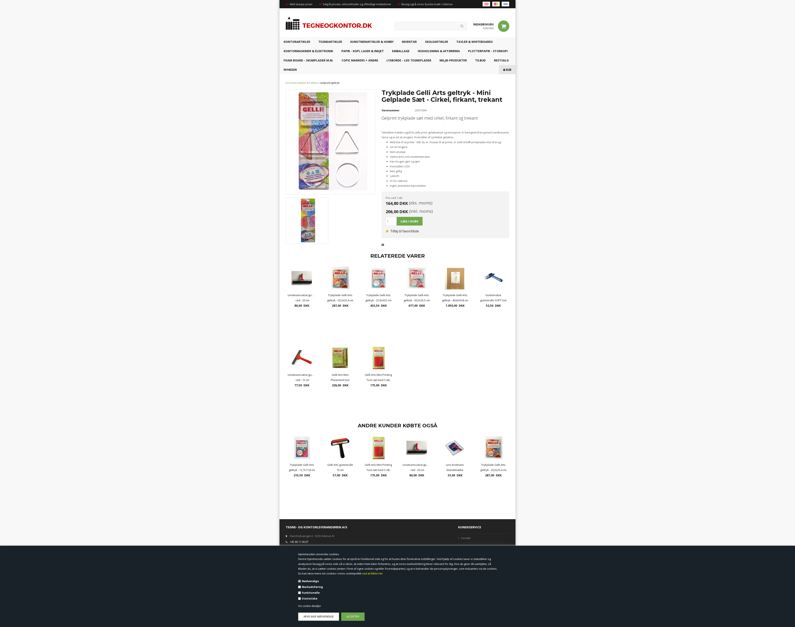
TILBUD (480, 60)
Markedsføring (312, 587)
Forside (466, 538)
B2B (508, 70)
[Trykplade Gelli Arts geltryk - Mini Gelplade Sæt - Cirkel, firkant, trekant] (330, 142)
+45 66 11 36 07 (299, 542)
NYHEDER (290, 70)
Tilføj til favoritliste (404, 231)
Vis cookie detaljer (309, 606)
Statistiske (309, 598)
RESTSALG (501, 60)
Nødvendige (310, 581)
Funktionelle (311, 593)
